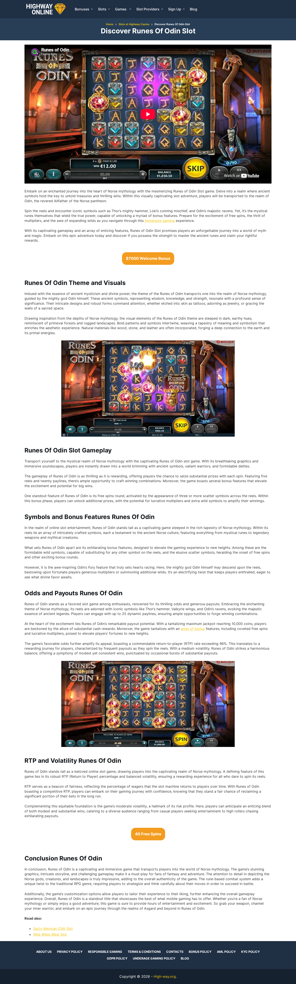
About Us (44, 951)
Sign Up (174, 9)
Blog (193, 9)
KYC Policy (250, 951)
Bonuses (82, 9)
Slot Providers (147, 9)
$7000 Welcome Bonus (148, 258)
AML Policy (226, 951)
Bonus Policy (200, 951)
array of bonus (193, 628)
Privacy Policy (70, 951)
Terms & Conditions (144, 951)
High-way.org (165, 976)
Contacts (174, 951)
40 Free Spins (148, 834)
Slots (102, 9)
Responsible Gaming (105, 951)
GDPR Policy (117, 958)
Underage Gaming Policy (154, 958)
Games (121, 9)
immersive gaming (160, 220)
